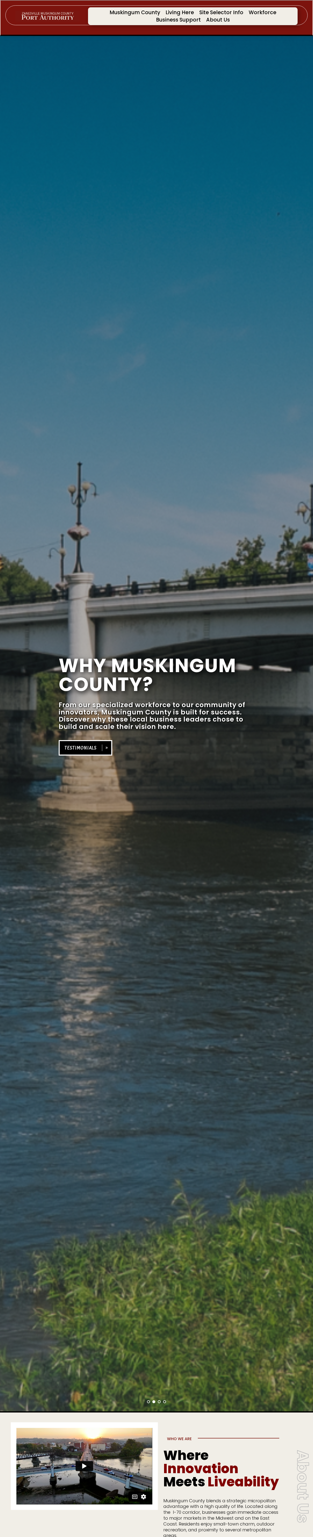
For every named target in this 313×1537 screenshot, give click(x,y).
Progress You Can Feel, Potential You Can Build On (135, 682)
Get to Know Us (81, 760)
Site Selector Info (221, 13)
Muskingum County (135, 13)
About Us (218, 20)
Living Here (180, 13)
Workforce (262, 13)
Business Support (178, 20)
